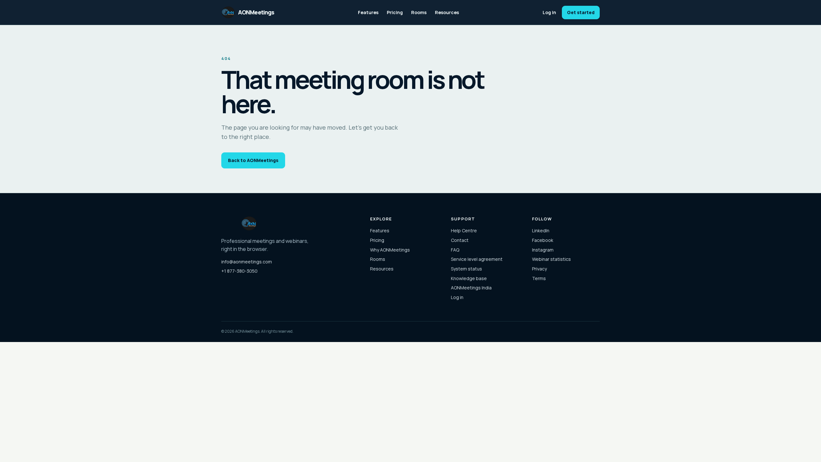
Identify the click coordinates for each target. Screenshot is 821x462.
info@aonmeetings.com (246, 262)
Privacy (539, 269)
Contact (460, 240)
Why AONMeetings (390, 250)
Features (368, 12)
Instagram (543, 250)
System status (466, 269)
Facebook (542, 240)
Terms (539, 278)
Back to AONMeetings (253, 160)
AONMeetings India (471, 288)
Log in (549, 12)
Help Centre (464, 230)
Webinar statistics (551, 259)
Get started (581, 12)
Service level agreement (477, 259)
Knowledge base (469, 278)
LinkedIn (540, 230)
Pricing (395, 12)
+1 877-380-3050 (239, 271)
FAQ (455, 250)
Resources (447, 12)
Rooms (419, 12)
